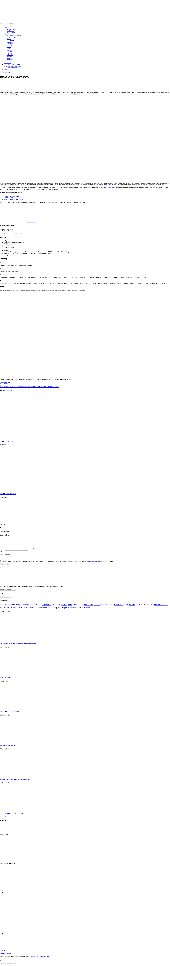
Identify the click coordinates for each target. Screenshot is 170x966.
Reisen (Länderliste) (12, 37)
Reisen (5, 34)
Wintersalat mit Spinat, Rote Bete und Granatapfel (15, 779)
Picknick (132, 605)
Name (2, 551)
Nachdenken (7, 63)
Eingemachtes (25, 604)
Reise (156, 604)
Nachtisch (118, 604)
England (9, 42)
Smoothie (20, 607)
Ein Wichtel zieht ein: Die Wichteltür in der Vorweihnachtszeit (18, 643)
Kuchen (97, 604)
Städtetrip (40, 607)
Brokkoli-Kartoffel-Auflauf (11, 196)
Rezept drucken (31, 222)
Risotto (1, 607)
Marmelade (103, 604)
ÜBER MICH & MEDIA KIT (12, 64)
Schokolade (7, 607)
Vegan (8, 382)
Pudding (151, 604)
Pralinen (148, 604)
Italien (9, 47)
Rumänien (10, 50)
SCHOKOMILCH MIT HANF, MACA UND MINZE (43, 387)
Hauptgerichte (11, 32)
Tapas (52, 607)
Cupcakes (8, 604)
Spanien (9, 53)
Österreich (10, 48)
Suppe (45, 607)
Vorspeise (64, 607)
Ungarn (9, 61)
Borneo (9, 39)
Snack (25, 607)
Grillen (59, 604)
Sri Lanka (10, 55)
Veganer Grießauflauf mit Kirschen (13, 199)
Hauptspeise (3, 382)
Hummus (78, 604)
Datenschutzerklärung (13, 67)
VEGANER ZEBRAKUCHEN (9, 711)
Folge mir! (3, 950)
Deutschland (10, 40)
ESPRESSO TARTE (7, 441)
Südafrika (9, 56)
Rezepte (6, 27)
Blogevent (2, 604)
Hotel (74, 604)
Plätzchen (142, 605)
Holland (9, 45)
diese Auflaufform (109, 187)
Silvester (14, 607)
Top (1, 960)
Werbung (7, 72)
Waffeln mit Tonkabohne (7, 745)
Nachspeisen (10, 31)
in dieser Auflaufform (90, 94)
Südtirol (9, 58)
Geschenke (53, 604)
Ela (14, 383)
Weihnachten (80, 607)
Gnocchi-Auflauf (8, 197)
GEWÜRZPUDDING (8, 494)
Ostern (124, 604)
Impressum (33, 956)
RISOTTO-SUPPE (6, 677)
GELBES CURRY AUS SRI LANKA (11, 813)
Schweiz (9, 51)
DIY (20, 604)
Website (2, 558)
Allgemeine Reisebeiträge (14, 35)
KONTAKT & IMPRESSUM (12, 66)
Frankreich (10, 43)
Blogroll (6, 69)
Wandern (72, 607)
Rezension (163, 604)
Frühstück (46, 604)
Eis (31, 604)
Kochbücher (88, 604)
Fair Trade (34, 604)
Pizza (137, 604)
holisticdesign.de (11, 963)
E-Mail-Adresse (5, 554)
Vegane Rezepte (11, 29)
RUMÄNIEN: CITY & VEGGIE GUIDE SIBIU (14, 387)
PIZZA (2, 524)
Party (127, 605)
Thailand (9, 59)
